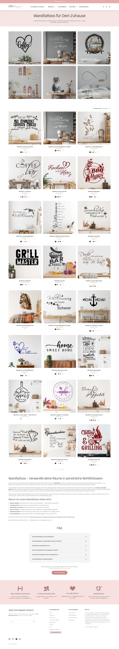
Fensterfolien (72, 612)
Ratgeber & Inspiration (55, 629)
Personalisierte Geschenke (37, 6)
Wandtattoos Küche (61, 517)
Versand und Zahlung (54, 620)
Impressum (52, 615)
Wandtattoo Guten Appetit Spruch (94, 415)
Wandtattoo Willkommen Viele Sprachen (59, 236)
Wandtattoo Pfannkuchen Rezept (59, 459)
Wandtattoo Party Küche (94, 236)
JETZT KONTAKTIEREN (59, 572)
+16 (63, 150)
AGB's (51, 612)
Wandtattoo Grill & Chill (94, 459)
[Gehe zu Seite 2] (63, 469)
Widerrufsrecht (53, 622)
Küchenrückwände (83, 6)
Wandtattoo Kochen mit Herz (59, 191)
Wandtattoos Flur (71, 517)
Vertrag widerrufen (55, 632)
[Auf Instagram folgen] (9, 639)
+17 (28, 418)
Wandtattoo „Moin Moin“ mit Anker (94, 325)
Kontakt (51, 624)
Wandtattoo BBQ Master (94, 191)
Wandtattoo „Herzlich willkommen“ (25, 236)
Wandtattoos (72, 620)
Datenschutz (52, 617)
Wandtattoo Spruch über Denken (94, 280)
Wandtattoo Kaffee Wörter (25, 459)
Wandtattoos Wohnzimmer (49, 517)
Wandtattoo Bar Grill (59, 280)
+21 (97, 420)
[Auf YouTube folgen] (16, 639)
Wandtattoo (51, 6)
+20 (28, 152)
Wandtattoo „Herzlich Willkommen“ (94, 146)
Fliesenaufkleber (62, 6)
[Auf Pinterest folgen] (13, 639)
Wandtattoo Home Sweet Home (59, 370)
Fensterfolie (72, 6)
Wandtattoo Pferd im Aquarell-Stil (25, 325)
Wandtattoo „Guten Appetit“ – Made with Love (24, 415)
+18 (97, 330)
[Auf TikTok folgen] (20, 639)
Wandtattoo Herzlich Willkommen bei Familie (59, 146)
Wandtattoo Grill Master (25, 280)
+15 (97, 286)
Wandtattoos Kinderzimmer (35, 517)
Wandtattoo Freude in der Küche (25, 146)
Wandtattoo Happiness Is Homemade (59, 415)
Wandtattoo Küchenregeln (94, 370)
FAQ (50, 627)
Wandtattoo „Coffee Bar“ (25, 191)
